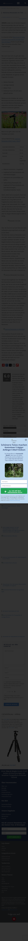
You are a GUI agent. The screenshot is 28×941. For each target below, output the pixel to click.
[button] (25, 439)
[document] (14, 470)
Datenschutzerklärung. (15, 500)
